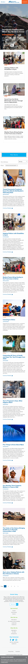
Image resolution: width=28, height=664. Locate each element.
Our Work (14, 632)
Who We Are (14, 619)
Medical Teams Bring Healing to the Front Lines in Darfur (13, 278)
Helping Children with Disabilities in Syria (13, 234)
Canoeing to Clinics (9, 320)
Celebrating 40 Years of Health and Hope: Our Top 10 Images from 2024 (14, 357)
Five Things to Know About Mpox (13, 445)
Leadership (14, 623)
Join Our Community (14, 642)
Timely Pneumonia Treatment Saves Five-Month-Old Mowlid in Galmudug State (13, 191)
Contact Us (14, 624)
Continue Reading (7, 208)
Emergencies (14, 633)
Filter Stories (14, 155)
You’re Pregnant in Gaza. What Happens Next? (12, 401)
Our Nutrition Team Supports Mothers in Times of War (12, 486)
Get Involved (14, 612)
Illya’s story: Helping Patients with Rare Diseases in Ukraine (13, 573)
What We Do (14, 630)
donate (24, 2)
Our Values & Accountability (14, 621)
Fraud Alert (18, 651)
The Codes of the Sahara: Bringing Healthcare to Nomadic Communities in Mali (14, 529)
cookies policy (4, 662)
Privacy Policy (10, 651)
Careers (14, 614)
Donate (14, 610)
